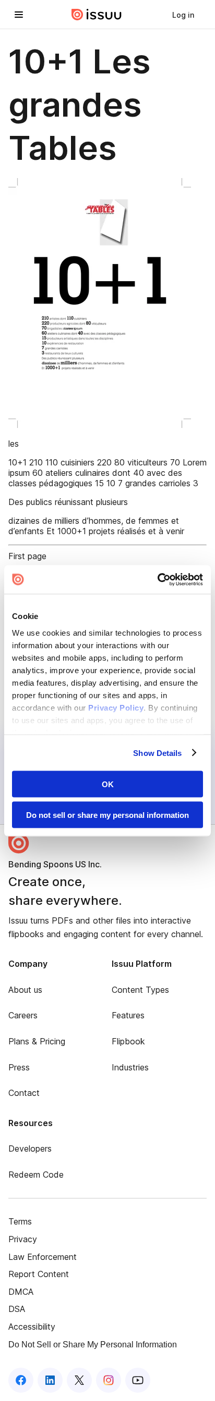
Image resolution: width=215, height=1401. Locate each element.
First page (27, 556)
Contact (24, 1093)
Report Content (38, 1274)
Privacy (22, 1239)
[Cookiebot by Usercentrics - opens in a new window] (157, 579)
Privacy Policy (116, 707)
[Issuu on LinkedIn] (50, 1380)
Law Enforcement (42, 1257)
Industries (130, 1067)
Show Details (157, 752)
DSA (16, 1309)
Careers (23, 1015)
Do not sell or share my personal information (107, 814)
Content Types (140, 990)
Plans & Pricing (36, 1041)
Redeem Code (36, 1174)
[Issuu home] (96, 14)
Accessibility (31, 1326)
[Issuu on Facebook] (20, 1380)
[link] (183, 14)
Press (19, 1067)
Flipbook (128, 1041)
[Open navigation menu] (18, 14)
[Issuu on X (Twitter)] (79, 1380)
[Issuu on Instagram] (108, 1380)
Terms (20, 1221)
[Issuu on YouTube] (137, 1380)
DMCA (20, 1291)
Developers (30, 1148)
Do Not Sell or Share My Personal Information (92, 1344)
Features (128, 1015)
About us (25, 990)
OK (108, 784)
